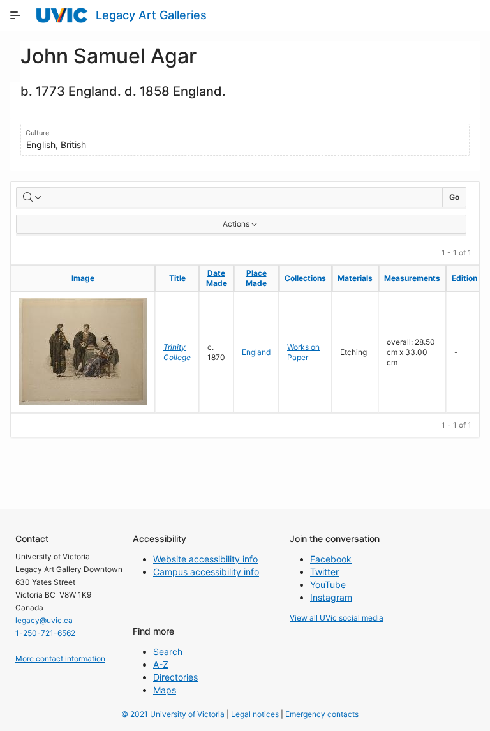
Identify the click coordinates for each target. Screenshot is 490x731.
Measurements (412, 278)
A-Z (160, 664)
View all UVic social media (336, 617)
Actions (236, 224)
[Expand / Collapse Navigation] (15, 15)
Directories (175, 677)
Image (82, 278)
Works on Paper (303, 352)
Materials (355, 278)
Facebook (331, 559)
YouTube (328, 584)
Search (167, 651)
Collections (305, 278)
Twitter (324, 571)
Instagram (331, 597)
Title (177, 278)
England (256, 352)
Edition (464, 278)
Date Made (216, 278)
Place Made (256, 278)
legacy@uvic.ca (44, 620)
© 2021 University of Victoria (173, 714)
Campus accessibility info (206, 571)
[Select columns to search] (33, 197)
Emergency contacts (322, 714)
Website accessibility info (205, 559)
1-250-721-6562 (45, 633)
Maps (164, 689)
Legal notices (255, 714)
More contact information (60, 658)
